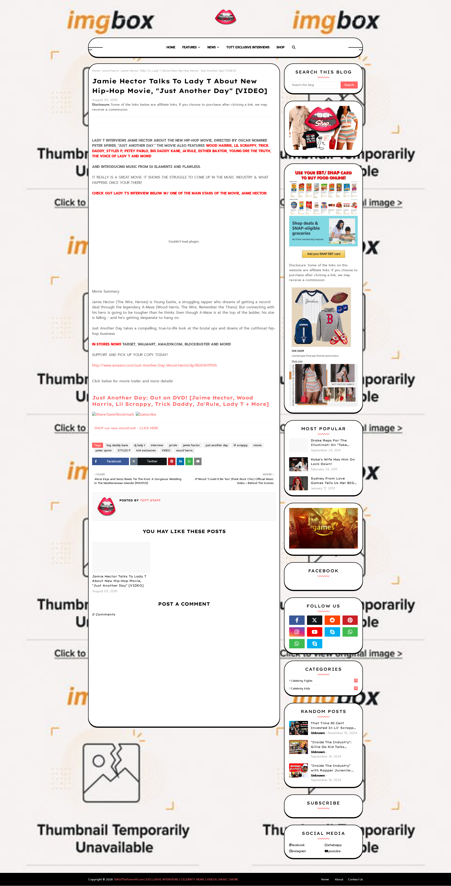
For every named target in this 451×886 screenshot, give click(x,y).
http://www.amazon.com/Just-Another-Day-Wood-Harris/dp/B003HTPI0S (154, 365)
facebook (298, 845)
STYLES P (124, 450)
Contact (123, 19)
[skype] (360, 19)
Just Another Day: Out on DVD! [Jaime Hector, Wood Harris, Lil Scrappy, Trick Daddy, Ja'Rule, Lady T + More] (180, 401)
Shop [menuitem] (280, 47)
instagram (299, 851)
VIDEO (166, 450)
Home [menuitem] (171, 47)
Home (93, 19)
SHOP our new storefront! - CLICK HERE (126, 428)
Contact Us (355, 879)
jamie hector (191, 445)
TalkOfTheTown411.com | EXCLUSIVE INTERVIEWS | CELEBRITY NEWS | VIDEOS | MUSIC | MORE (176, 879)
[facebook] (327, 19)
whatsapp (334, 845)
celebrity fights (324, 681)
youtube (334, 851)
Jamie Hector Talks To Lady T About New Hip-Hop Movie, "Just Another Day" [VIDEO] (119, 580)
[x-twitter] (335, 19)
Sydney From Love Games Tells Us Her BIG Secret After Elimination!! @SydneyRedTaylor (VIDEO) (332, 480)
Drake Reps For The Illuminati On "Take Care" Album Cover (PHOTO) (329, 442)
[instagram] (344, 19)
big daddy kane (117, 445)
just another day (217, 445)
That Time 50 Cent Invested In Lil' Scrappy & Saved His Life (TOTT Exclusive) (333, 725)
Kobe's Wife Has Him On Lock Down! (333, 461)
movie (257, 445)
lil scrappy (241, 445)
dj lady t (139, 445)
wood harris (110, 71)
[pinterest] (353, 19)
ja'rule (173, 445)
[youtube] (315, 632)
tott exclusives (146, 450)
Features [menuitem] (189, 47)
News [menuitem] (211, 47)
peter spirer (104, 450)
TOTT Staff (150, 500)
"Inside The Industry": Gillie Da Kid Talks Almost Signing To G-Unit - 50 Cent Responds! (334, 744)
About (107, 19)
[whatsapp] (350, 632)
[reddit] (332, 620)
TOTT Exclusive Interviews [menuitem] (247, 47)
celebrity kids (324, 688)
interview (157, 445)
